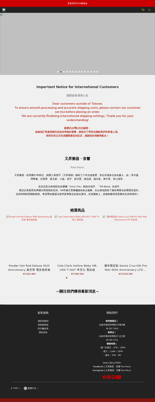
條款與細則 (43, 321)
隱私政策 (43, 332)
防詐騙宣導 (43, 328)
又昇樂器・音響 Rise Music (118, 366)
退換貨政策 (43, 324)
